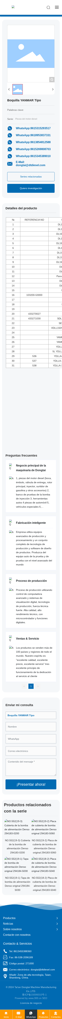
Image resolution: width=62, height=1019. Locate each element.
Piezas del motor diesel (26, 119)
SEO (44, 998)
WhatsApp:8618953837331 (33, 135)
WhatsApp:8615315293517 (33, 128)
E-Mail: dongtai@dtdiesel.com (30, 164)
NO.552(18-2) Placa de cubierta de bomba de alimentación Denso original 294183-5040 (44, 883)
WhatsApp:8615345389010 (33, 156)
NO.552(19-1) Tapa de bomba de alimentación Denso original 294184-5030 (17, 883)
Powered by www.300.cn (28, 998)
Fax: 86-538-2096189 (21, 957)
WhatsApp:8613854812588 (33, 142)
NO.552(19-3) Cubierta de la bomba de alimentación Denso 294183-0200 (17, 846)
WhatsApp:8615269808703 (33, 149)
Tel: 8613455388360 (20, 951)
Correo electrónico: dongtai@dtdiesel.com (32, 969)
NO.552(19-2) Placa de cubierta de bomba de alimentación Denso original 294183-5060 (44, 846)
